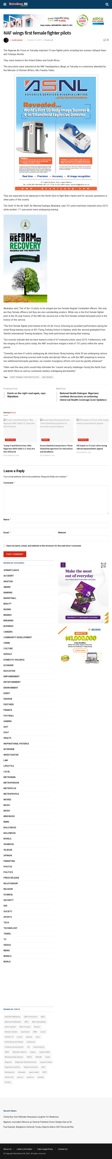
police (20, 1077)
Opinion (8, 855)
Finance (8, 710)
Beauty (7, 604)
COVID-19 (9, 1037)
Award (45, 440)
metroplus (10, 788)
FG (28, 1047)
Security (8, 900)
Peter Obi (9, 1077)
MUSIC (7, 811)
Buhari (37, 1027)
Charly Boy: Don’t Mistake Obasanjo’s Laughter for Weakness (31, 1117)
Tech (6, 922)
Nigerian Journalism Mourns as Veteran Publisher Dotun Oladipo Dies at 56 (38, 1122)
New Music (9, 816)
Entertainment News (14, 1042)
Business (8, 626)
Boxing (7, 609)
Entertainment (12, 682)
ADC (43, 1017)
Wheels (8, 956)
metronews (17, 40)
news (47, 1057)
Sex (5, 906)
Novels (7, 839)
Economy (9, 665)
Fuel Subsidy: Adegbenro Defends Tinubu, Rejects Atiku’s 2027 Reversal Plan (39, 1127)
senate (41, 1077)
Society (8, 911)
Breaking (83, 440)
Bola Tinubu (25, 1027)
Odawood (9, 844)
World (7, 961)
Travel (7, 934)
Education (9, 671)
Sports (8, 917)
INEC (7, 1052)
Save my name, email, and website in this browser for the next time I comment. (44, 546)
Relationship (11, 883)
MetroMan (9, 777)
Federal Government (14, 1047)
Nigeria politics (31, 1067)
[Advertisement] (18, 985)
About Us (8, 1149)
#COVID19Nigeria (12, 1017)
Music (7, 805)
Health (7, 738)
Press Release (11, 878)
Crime (7, 643)
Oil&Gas (8, 850)
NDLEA (39, 1057)
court (43, 1032)
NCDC (29, 1057)
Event (7, 693)
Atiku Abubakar (39, 1022)
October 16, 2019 (34, 40)
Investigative (11, 755)
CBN (35, 1032)
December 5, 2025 (84, 452)
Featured (49, 40)
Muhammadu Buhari (14, 1057)
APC (26, 1022)
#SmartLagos (11, 570)
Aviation (8, 581)
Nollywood (10, 833)
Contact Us (62, 1149)
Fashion (8, 699)
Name (7, 519)
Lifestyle (9, 766)
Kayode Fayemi (19, 1052)
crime (19, 1037)
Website (62, 532)
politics (30, 1077)
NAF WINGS (47, 377)
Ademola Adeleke (13, 1022)
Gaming (8, 721)
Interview (9, 749)
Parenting (9, 861)
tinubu (8, 1082)
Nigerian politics (12, 1067)
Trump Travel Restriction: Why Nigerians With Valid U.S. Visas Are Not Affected (19, 448)
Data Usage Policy (45, 1149)
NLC (43, 1067)
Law (6, 760)
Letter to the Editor (24, 1149)
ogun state (34, 1072)
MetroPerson (11, 783)
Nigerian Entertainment (25, 1062)
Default (8, 654)
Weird (7, 950)
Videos (7, 945)
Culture (8, 648)
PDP (45, 1072)
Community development (18, 637)
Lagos (33, 1052)
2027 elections (30, 1017)
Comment (9, 482)
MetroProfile (11, 794)
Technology (10, 928)
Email (7, 532)
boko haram (10, 1027)
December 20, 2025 (12, 455)
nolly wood (10, 827)
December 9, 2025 (48, 455)
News (6, 822)
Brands (8, 615)
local (7, 771)
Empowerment (12, 676)
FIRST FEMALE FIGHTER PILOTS (24, 377)
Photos (8, 866)
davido (29, 1037)
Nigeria (8, 1062)
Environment (11, 688)
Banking (8, 592)
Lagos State (44, 1052)
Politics (8, 872)
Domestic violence (14, 660)
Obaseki (21, 1072)
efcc (38, 1037)
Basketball (10, 598)
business (25, 1032)
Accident (9, 576)
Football (9, 716)
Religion (8, 889)
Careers (8, 632)
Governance (38, 1047)
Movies (7, 799)
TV (5, 939)
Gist (6, 727)
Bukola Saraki (11, 1032)
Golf (6, 732)
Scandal (8, 894)
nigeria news (46, 1062)
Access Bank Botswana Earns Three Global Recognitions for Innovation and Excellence (56, 448)
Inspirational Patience (16, 744)
